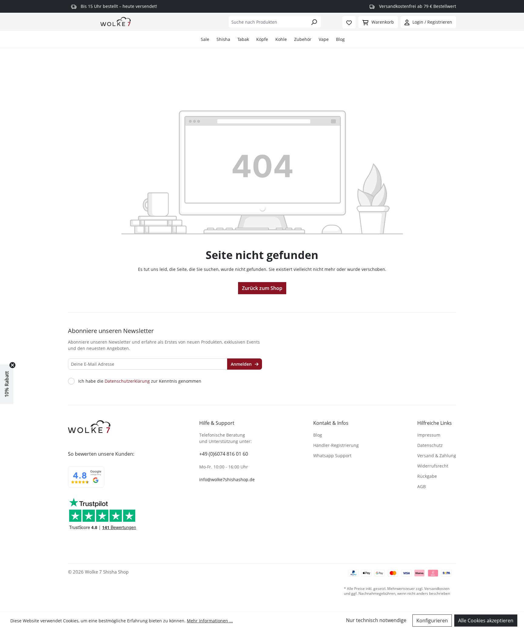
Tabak (243, 39)
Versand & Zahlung (436, 455)
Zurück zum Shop (262, 288)
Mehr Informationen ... (210, 621)
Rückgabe (427, 476)
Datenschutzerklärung (127, 381)
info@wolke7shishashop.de (227, 479)
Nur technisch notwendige (376, 620)
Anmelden (242, 364)
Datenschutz (430, 445)
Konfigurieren (432, 620)
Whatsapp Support (332, 455)
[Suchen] (314, 22)
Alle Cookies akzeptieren (485, 620)
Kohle (281, 39)
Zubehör (302, 39)
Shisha (223, 39)
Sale (205, 39)
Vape (324, 39)
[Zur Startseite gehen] (115, 21)
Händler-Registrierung (336, 445)
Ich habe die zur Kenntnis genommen (139, 381)
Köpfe (262, 39)
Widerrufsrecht (432, 466)
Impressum (428, 435)
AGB (421, 486)
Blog (340, 39)
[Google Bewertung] (86, 481)
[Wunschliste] (349, 22)
